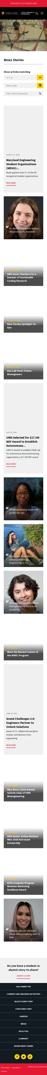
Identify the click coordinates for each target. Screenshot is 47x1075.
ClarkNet (23, 1038)
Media (23, 1023)
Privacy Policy (5, 1068)
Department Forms (23, 1046)
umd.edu (4, 1071)
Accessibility (16, 1068)
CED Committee (23, 986)
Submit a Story (23, 976)
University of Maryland (23, 3)
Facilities (23, 1031)
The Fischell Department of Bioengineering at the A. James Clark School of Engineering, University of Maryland (18, 9)
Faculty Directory (23, 1001)
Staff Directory (23, 1009)
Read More (11, 183)
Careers (23, 1016)
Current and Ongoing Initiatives (23, 994)
